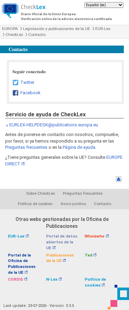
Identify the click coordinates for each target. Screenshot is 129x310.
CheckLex (14, 34)
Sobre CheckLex (40, 193)
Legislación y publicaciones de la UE (56, 28)
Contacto (36, 34)
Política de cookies (35, 203)
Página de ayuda (79, 147)
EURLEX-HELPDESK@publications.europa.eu (53, 124)
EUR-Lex (102, 28)
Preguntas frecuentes (26, 147)
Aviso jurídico (73, 203)
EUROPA (10, 28)
